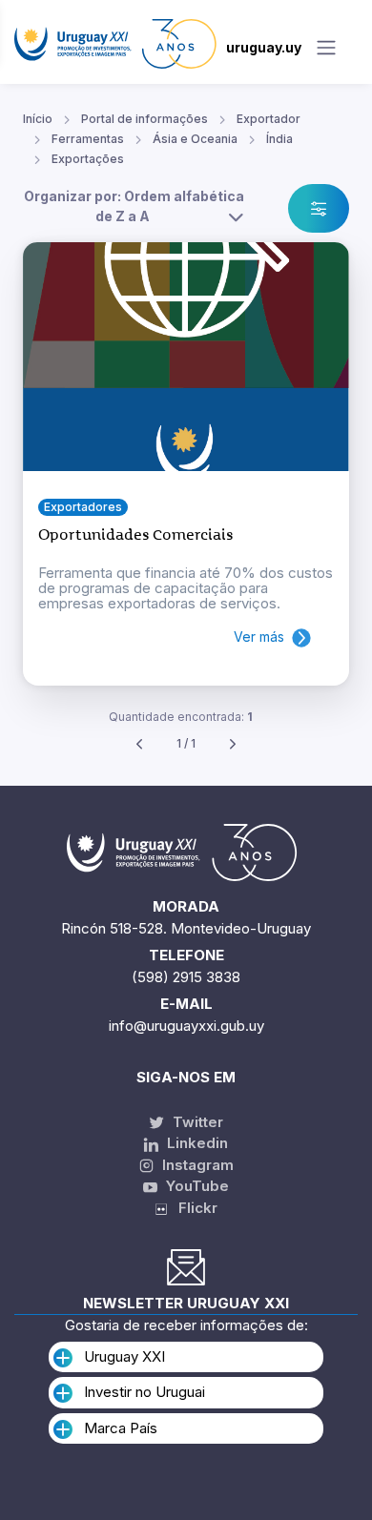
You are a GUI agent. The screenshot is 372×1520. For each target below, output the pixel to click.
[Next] (233, 744)
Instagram (196, 1165)
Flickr (192, 1208)
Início (37, 119)
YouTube (195, 1186)
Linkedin (195, 1143)
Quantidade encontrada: (181, 716)
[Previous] (139, 744)
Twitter (196, 1122)
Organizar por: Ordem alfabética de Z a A (134, 206)
